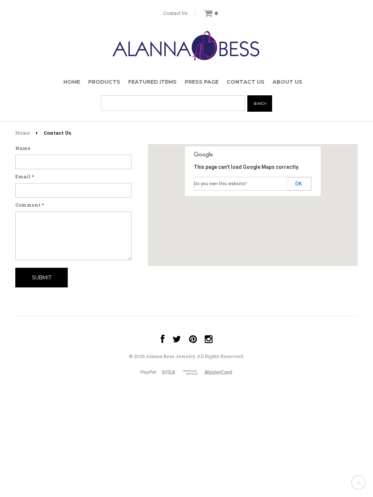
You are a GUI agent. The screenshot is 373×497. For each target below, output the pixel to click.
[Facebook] (162, 339)
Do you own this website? (220, 183)
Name (23, 148)
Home (22, 133)
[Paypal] (148, 373)
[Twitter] (177, 339)
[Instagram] (208, 339)
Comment (29, 205)
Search (259, 103)
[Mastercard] (218, 373)
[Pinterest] (193, 339)
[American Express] (190, 373)
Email (24, 176)
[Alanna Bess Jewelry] (186, 44)
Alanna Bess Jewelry (170, 356)
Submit (41, 277)
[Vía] (169, 373)
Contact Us (175, 13)
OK (298, 184)
